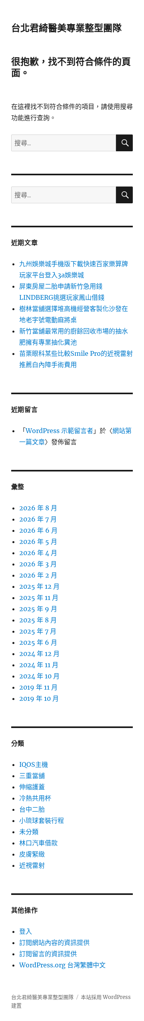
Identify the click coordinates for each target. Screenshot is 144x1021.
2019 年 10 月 (39, 698)
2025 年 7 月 (37, 631)
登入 (25, 931)
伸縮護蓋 (32, 787)
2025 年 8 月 (38, 620)
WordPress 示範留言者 (59, 431)
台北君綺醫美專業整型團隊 (66, 28)
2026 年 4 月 (38, 553)
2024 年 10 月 (39, 676)
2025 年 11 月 (38, 598)
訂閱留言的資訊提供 (48, 954)
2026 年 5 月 (38, 542)
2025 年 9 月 (38, 609)
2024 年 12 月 (39, 654)
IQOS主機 (33, 764)
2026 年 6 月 (38, 530)
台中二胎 (32, 809)
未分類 (28, 832)
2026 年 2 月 (38, 575)
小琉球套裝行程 (41, 820)
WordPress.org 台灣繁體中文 (62, 965)
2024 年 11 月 (38, 665)
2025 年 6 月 (38, 642)
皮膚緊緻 (32, 854)
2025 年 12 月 (39, 586)
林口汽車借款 (38, 843)
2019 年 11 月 (38, 687)
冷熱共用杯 (35, 798)
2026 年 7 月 (38, 519)
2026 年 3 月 (38, 564)
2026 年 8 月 (38, 508)
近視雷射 (32, 865)
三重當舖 (32, 776)
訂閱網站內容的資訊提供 (54, 943)
